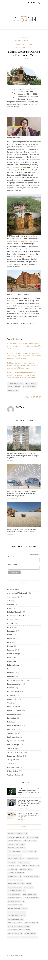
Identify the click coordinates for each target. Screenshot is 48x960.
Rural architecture (24, 44)
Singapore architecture (16, 901)
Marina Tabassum (14, 386)
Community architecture (24, 40)
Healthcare (11, 657)
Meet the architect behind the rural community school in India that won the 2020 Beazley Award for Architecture (22, 375)
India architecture (26, 869)
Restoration (11, 718)
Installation (11, 669)
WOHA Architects (13, 937)
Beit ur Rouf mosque (15, 383)
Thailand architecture (15, 919)
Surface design (13, 745)
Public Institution (14, 710)
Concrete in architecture (16, 847)
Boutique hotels (32, 837)
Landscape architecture (16, 680)
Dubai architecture (14, 855)
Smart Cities (12, 733)
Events (10, 635)
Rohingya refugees (29, 386)
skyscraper (11, 729)
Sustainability (12, 748)
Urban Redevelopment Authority (19, 929)
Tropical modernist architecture (19, 926)
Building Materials (14, 612)
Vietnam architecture (15, 933)
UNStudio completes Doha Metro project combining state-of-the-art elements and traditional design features (21, 494)
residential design (14, 894)
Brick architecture (14, 840)
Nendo (28, 883)
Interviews (11, 676)
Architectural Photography (17, 593)
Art (8, 601)
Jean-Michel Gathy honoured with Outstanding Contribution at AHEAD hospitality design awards (28, 790)
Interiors (10, 673)
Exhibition (11, 638)
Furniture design (13, 654)
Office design (12, 699)
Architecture (24, 37)
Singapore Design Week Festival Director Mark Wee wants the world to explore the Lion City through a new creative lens (29, 803)
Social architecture (24, 47)
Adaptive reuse (13, 589)
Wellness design (13, 775)
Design (10, 627)
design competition (29, 851)
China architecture (30, 840)
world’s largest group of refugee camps (22, 241)
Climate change (31, 383)
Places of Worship (14, 707)
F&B (9, 642)
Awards (10, 608)
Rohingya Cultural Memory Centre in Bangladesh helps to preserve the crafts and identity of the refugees (22, 365)
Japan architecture (14, 876)
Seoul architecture (14, 897)
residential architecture (16, 890)
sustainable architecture (16, 915)
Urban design (12, 771)
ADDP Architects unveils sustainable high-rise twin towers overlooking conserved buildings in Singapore (23, 456)
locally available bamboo (16, 167)
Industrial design (13, 665)
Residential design (14, 714)
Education (11, 631)
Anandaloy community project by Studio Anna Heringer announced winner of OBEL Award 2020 (24, 346)
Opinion (10, 703)
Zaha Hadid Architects (29, 937)
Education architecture (16, 858)
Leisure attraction (14, 684)
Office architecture (14, 887)
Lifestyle (10, 688)
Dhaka (11, 301)
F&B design (11, 862)
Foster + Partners (24, 862)
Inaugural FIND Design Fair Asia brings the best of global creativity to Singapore (28, 815)
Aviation (10, 604)
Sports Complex (13, 741)
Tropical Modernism (31, 922)
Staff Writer (20, 407)
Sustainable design (14, 752)
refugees (27, 102)
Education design (33, 858)
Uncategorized (13, 767)
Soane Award (13, 390)
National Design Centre (16, 883)
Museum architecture (15, 880)
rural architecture (29, 894)
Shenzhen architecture (31, 897)
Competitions (12, 620)
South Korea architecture (17, 912)
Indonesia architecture (16, 872)
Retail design (12, 722)
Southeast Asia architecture (17, 908)
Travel (9, 763)
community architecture (16, 844)
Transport (11, 760)
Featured (10, 650)
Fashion (10, 646)
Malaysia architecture (31, 876)
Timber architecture (15, 922)
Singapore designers (15, 905)
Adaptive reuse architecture (17, 833)
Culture (10, 623)
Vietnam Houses (30, 933)
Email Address (14, 564)
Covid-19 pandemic (14, 851)
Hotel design (12, 661)
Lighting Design (13, 692)
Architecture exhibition (16, 837)
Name (11, 557)
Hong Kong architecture (30, 865)
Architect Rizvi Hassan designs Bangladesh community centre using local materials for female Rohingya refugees (24, 355)
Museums (11, 695)
